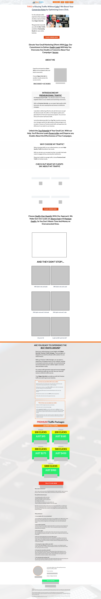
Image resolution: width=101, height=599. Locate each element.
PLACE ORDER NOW (51, 37)
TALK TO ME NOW (51, 483)
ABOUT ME (50, 60)
